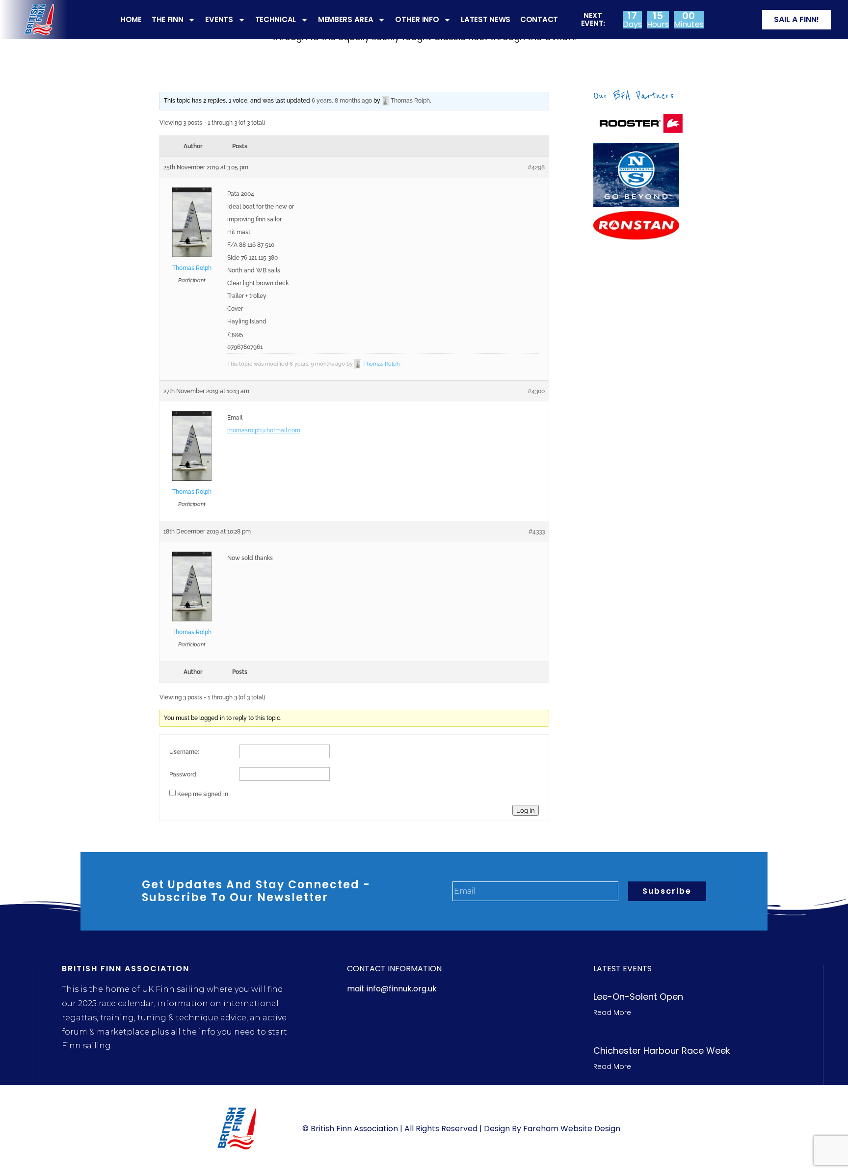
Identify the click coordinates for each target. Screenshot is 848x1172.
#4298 (536, 167)
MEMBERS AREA (345, 19)
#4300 (536, 391)
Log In (525, 810)
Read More (612, 1012)
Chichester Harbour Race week (661, 1050)
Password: (183, 774)
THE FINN (168, 19)
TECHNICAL (275, 19)
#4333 (537, 531)
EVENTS (219, 19)
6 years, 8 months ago (342, 100)
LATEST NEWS (485, 19)
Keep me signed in (202, 794)
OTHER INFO (417, 19)
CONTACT (539, 19)
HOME (131, 19)
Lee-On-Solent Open (638, 996)
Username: (184, 751)
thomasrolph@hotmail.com (263, 430)
